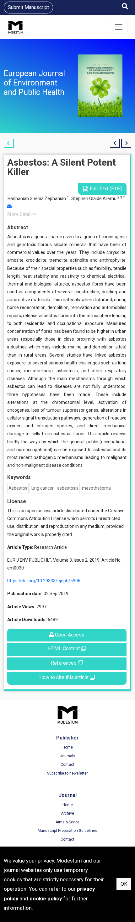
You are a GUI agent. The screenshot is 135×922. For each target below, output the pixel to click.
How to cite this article (64, 677)
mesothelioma (96, 488)
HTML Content (64, 649)
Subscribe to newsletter (67, 773)
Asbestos (17, 488)
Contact (67, 764)
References (64, 663)
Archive (67, 813)
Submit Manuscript (28, 7)
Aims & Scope (67, 822)
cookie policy (46, 898)
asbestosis (67, 488)
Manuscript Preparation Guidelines (67, 830)
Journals (67, 756)
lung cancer (42, 488)
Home (67, 747)
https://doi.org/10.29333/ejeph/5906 (43, 580)
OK (124, 884)
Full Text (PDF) (105, 189)
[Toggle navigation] (118, 27)
